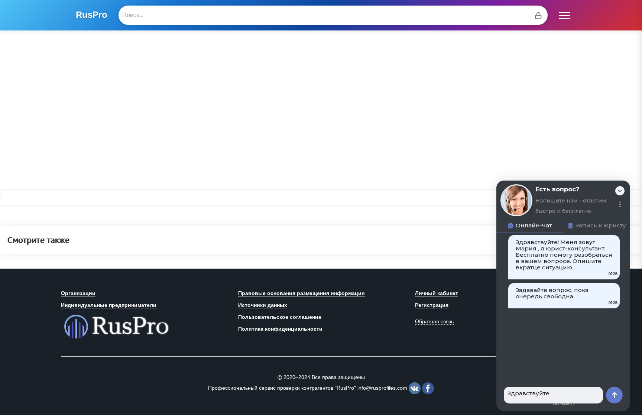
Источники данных (262, 305)
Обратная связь (434, 321)
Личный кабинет (436, 293)
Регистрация (431, 305)
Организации (78, 293)
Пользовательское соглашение (279, 317)
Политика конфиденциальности (280, 329)
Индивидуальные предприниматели (108, 305)
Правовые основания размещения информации (301, 293)
